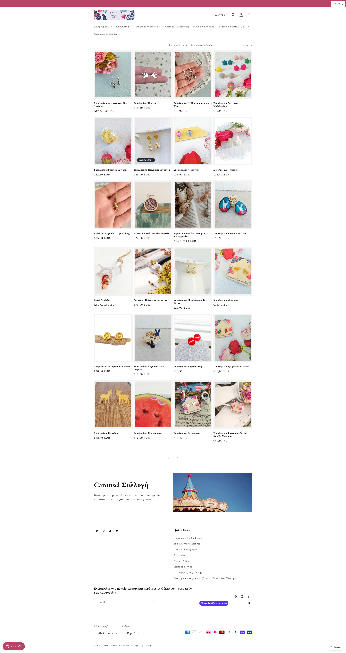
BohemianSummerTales (112, 645)
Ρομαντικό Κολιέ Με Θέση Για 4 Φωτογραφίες (191, 235)
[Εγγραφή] (153, 602)
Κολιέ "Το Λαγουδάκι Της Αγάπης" (112, 233)
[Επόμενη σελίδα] (187, 458)
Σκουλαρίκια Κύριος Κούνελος (229, 233)
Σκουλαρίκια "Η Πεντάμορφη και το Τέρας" (193, 105)
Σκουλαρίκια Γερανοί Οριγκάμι (110, 169)
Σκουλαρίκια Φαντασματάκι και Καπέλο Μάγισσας (230, 434)
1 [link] (159, 458)
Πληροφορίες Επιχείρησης (188, 572)
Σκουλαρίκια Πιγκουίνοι (226, 169)
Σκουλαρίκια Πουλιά (145, 103)
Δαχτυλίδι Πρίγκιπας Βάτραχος (150, 300)
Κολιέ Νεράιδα (102, 300)
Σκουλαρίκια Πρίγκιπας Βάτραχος (152, 169)
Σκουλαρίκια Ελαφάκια (106, 433)
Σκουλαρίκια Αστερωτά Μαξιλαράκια (226, 105)
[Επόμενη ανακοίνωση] (252, 3)
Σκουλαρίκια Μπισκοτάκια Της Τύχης (190, 301)
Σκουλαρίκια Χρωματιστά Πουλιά (231, 366)
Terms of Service (183, 566)
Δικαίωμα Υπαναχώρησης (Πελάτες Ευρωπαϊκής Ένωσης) (205, 578)
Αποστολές (179, 555)
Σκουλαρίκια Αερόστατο (186, 169)
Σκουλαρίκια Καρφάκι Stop (188, 366)
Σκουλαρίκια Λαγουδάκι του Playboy (149, 368)
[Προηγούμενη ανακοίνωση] (94, 3)
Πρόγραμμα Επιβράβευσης (188, 538)
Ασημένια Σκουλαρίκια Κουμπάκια (112, 366)
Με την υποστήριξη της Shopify (137, 645)
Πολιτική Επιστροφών (185, 549)
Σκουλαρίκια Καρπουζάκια (148, 433)
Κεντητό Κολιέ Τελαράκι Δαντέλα (152, 233)
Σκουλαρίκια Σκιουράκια (187, 433)
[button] (124, 26)
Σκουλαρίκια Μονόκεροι (226, 300)
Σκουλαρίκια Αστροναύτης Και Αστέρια (110, 105)
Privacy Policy (181, 561)
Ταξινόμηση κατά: (178, 45)
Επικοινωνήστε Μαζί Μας (187, 543)
